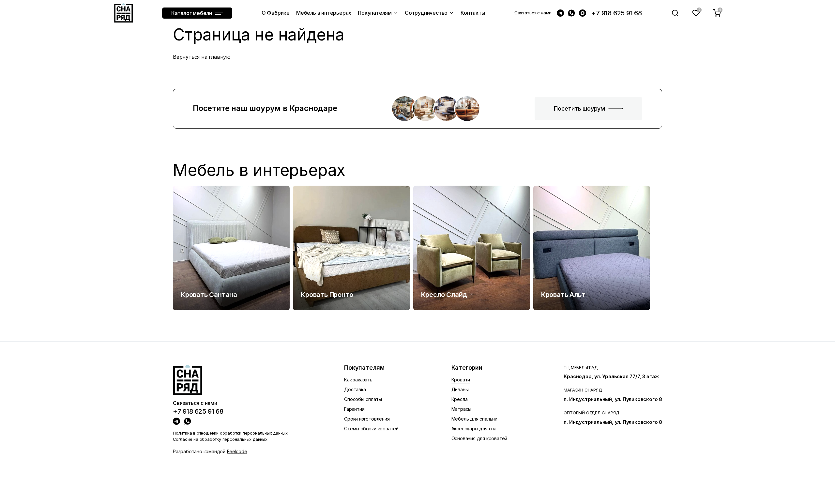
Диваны (460, 389)
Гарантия (354, 409)
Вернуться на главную (202, 57)
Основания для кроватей (479, 438)
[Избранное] (696, 13)
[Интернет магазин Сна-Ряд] (123, 13)
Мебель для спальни (474, 419)
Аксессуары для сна (473, 428)
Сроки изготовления (366, 419)
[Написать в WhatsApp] (571, 13)
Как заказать (358, 379)
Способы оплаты (363, 399)
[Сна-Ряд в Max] (582, 13)
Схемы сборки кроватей (371, 428)
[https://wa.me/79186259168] (187, 421)
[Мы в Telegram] (560, 13)
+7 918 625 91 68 (616, 13)
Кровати (460, 379)
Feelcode (237, 451)
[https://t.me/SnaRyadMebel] (176, 421)
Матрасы (461, 409)
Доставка (355, 389)
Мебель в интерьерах (259, 170)
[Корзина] (717, 13)
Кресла (459, 399)
